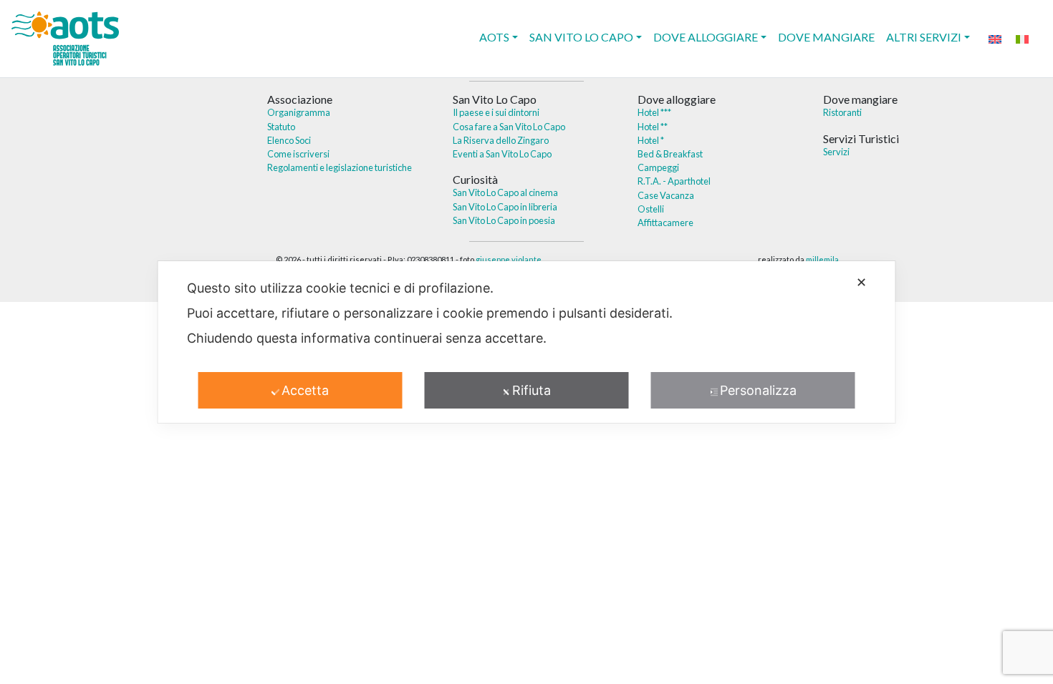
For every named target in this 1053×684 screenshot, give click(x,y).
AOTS (494, 37)
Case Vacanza (666, 195)
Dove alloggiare (705, 37)
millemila (822, 259)
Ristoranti (842, 112)
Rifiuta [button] (531, 390)
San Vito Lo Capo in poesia (504, 220)
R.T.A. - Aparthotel (674, 181)
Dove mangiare (826, 37)
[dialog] (526, 342)
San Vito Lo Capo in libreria (505, 206)
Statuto (281, 126)
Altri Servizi (923, 37)
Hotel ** (653, 126)
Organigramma (298, 112)
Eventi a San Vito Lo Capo (502, 154)
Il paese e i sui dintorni (496, 112)
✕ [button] (861, 282)
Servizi (836, 151)
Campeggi (658, 167)
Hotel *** (654, 112)
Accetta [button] (305, 390)
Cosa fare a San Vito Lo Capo (509, 126)
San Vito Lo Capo (581, 37)
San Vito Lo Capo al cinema (505, 192)
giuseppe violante (509, 259)
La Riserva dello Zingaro (501, 140)
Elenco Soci (289, 140)
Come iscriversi (298, 154)
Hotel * (651, 140)
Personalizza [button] (758, 390)
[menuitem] (995, 38)
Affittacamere (665, 222)
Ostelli (651, 209)
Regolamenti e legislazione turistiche (339, 167)
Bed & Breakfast (670, 154)
